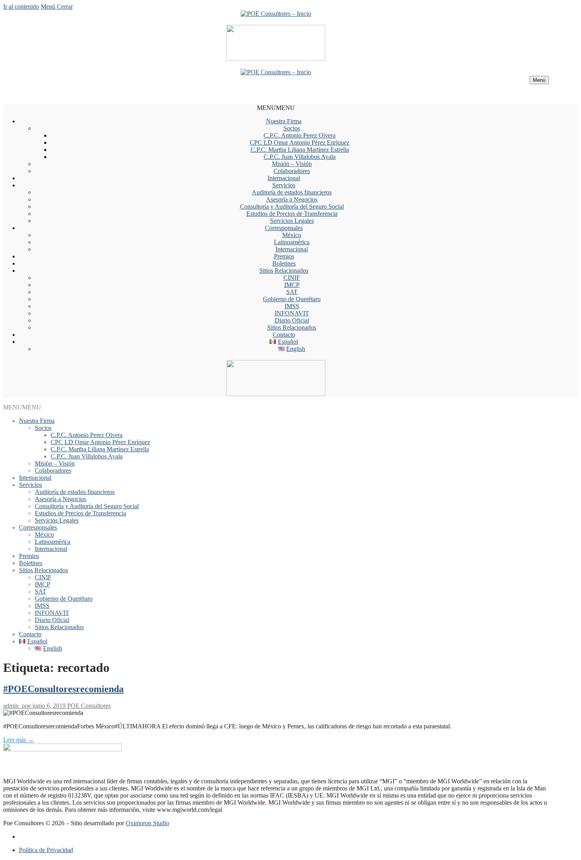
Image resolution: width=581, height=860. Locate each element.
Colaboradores (292, 171)
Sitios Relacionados (283, 270)
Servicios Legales (292, 220)
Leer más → (18, 739)
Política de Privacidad (46, 850)
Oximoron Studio (147, 823)
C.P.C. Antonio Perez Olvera (300, 135)
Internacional (284, 178)
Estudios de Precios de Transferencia (292, 213)
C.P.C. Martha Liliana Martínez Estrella (300, 149)
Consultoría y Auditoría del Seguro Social (292, 206)
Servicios (283, 185)
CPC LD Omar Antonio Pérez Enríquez (299, 142)
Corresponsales (284, 227)
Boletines (284, 263)
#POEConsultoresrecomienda (63, 689)
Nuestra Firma (284, 121)
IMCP (292, 284)
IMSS (292, 306)
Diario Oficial (292, 320)
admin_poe (17, 705)
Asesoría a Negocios (291, 199)
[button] (276, 107)
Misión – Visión (292, 163)
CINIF (291, 277)
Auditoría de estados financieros (292, 192)
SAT (292, 292)
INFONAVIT (292, 313)
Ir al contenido (21, 6)
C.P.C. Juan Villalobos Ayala (300, 156)
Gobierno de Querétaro (292, 299)
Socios (291, 128)
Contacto (284, 334)
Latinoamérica (291, 242)
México (291, 235)
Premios (284, 256)
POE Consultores (88, 705)
